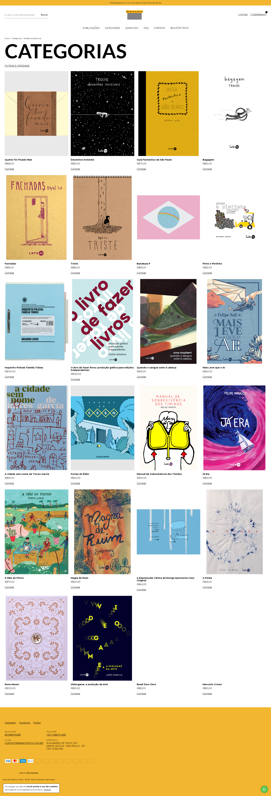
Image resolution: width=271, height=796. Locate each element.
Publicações (91, 28)
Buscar (44, 14)
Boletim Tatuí (179, 28)
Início (7, 38)
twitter (37, 722)
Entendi (47, 789)
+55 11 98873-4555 (56, 734)
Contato (159, 28)
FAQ (146, 28)
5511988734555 (13, 734)
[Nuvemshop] (29, 773)
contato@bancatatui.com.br (24, 743)
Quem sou (131, 28)
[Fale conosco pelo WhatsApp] (264, 789)
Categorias (112, 28)
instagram (11, 722)
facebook (25, 722)
